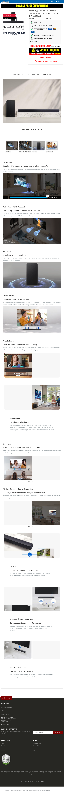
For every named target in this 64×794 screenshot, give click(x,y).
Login (34, 750)
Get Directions (5, 724)
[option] (5, 27)
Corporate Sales (37, 743)
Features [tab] (15, 67)
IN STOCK (6, 18)
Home (2, 743)
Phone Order (36, 745)
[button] (52, 1)
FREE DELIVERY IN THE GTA (10, 15)
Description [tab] (5, 67)
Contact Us (4, 748)
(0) (58, 1)
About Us (3, 745)
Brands (3, 750)
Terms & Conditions (38, 748)
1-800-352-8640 (5, 714)
